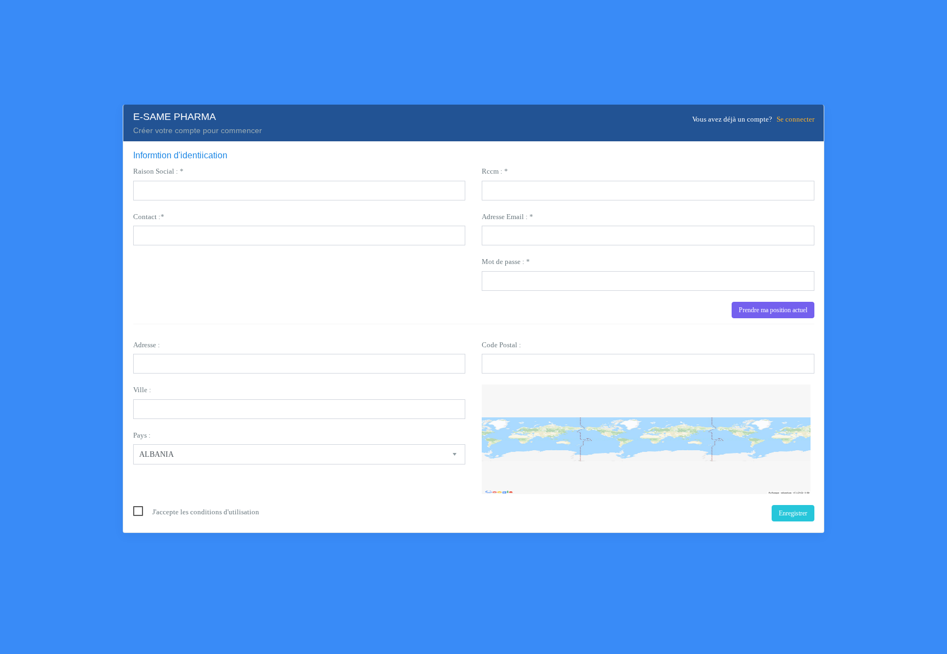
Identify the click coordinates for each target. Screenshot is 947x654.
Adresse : (146, 345)
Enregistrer (793, 513)
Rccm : (495, 171)
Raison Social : (158, 171)
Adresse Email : (507, 217)
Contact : (148, 217)
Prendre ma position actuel (773, 310)
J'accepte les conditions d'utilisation (205, 512)
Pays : (142, 435)
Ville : (142, 390)
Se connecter (795, 119)
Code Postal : (501, 345)
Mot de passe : (506, 261)
